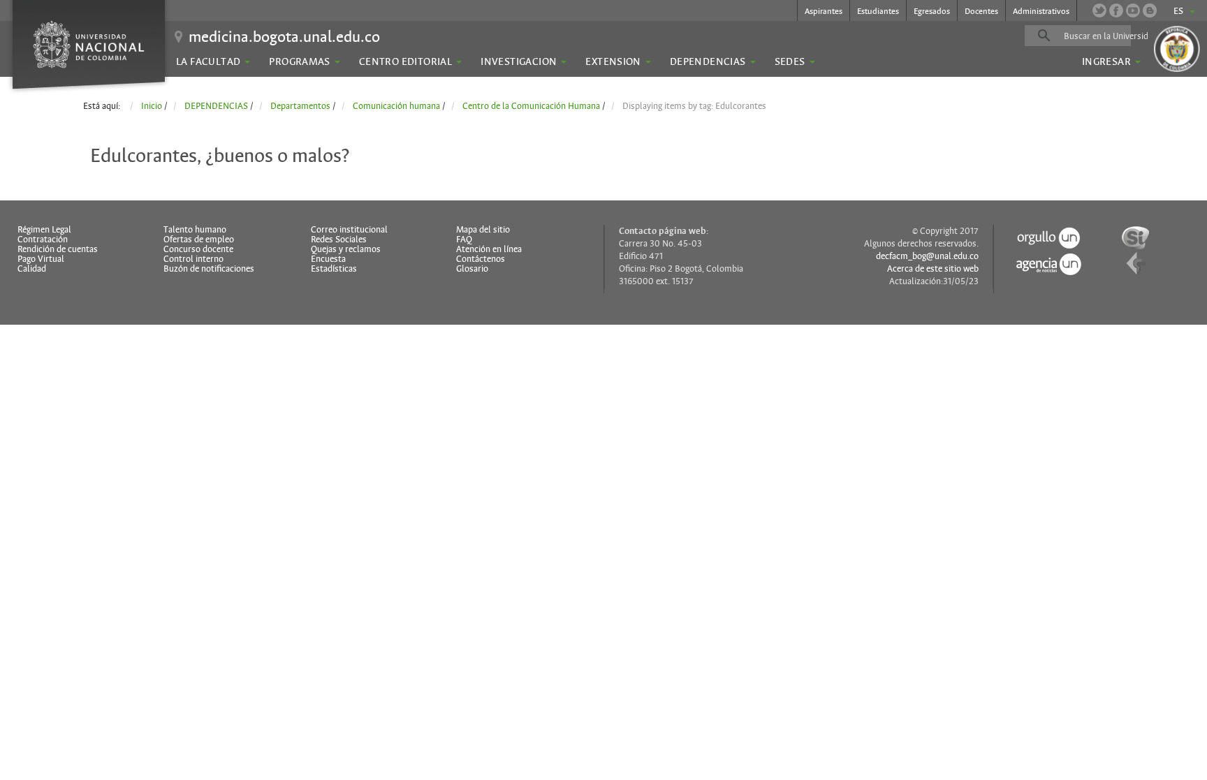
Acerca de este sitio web (933, 268)
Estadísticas (334, 269)
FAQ (464, 239)
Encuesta (328, 259)
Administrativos (1041, 11)
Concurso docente (198, 249)
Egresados (932, 11)
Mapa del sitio (483, 230)
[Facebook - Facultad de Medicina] (1116, 10)
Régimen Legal (44, 230)
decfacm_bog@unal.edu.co (927, 256)
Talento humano (194, 230)
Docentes (981, 11)
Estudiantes (878, 11)
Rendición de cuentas (57, 249)
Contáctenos (480, 259)
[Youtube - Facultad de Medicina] (1133, 10)
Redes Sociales (339, 239)
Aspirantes (823, 11)
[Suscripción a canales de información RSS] (1150, 10)
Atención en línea (489, 249)
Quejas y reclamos (346, 249)
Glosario (472, 269)
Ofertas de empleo (198, 239)
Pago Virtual (40, 259)
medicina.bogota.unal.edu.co (284, 36)
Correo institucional (349, 230)
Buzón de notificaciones (208, 269)
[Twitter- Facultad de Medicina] (1099, 10)
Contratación (42, 239)
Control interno (193, 259)
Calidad (31, 269)
